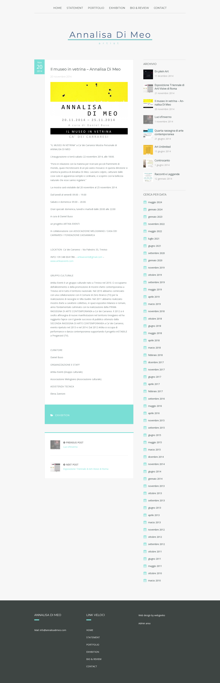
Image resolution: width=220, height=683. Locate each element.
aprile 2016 (154, 413)
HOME (57, 8)
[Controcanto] (148, 163)
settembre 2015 (156, 427)
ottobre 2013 (155, 493)
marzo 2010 (154, 580)
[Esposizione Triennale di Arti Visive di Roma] (148, 88)
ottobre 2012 (155, 536)
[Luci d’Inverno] (148, 120)
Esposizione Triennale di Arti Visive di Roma (85, 466)
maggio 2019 (155, 289)
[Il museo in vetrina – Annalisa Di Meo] (148, 104)
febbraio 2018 (155, 355)
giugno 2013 (154, 507)
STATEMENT (75, 8)
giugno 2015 (154, 435)
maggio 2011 (155, 566)
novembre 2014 (156, 464)
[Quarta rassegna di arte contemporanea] (148, 134)
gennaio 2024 (155, 209)
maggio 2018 (155, 333)
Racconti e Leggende (167, 174)
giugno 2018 (154, 325)
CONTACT (160, 8)
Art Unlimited (163, 146)
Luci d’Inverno (73, 444)
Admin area (144, 623)
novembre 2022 (156, 223)
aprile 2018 (154, 340)
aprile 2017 (154, 384)
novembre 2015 (156, 420)
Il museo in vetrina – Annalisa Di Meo (169, 102)
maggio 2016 (155, 405)
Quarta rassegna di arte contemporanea (169, 132)
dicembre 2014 (156, 456)
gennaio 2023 (155, 216)
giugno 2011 (154, 558)
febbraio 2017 (155, 391)
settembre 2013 (156, 500)
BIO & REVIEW (139, 8)
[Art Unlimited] (148, 150)
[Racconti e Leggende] (148, 177)
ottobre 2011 (155, 551)
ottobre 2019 (155, 274)
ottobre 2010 (155, 573)
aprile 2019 (154, 296)
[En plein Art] (148, 74)
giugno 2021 (154, 245)
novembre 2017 (156, 369)
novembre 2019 (156, 267)
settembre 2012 (156, 544)
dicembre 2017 (156, 362)
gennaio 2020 (155, 260)
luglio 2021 (153, 238)
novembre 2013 (156, 485)
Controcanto (162, 160)
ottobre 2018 (155, 318)
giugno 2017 (154, 376)
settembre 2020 (156, 253)
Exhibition (62, 415)
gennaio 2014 (155, 478)
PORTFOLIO (96, 8)
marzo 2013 (154, 522)
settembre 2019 (156, 282)
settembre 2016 (156, 398)
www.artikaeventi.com (61, 261)
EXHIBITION (117, 8)
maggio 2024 (155, 202)
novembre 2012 (156, 529)
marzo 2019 (154, 304)
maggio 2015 (155, 442)
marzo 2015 (154, 449)
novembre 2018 (156, 311)
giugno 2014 (154, 471)
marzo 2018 (154, 347)
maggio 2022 (155, 231)
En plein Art (162, 71)
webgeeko (159, 615)
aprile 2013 (154, 515)
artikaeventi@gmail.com (89, 256)
